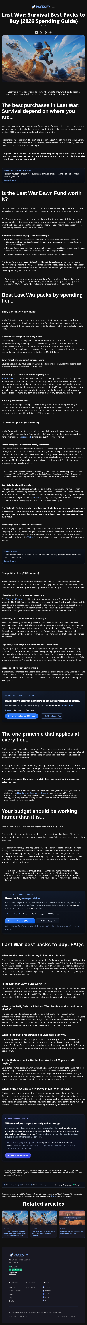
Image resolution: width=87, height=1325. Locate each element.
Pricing (11, 1294)
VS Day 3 (31, 537)
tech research (25, 437)
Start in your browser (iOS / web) (23, 716)
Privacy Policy (72, 1316)
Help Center (13, 1301)
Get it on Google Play (53, 716)
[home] (40, 6)
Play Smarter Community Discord (32, 793)
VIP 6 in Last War (9, 378)
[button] (53, 7)
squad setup (35, 497)
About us (12, 1287)
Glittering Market (14, 599)
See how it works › (10, 180)
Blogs (10, 1298)
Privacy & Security (14, 1291)
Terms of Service (62, 1316)
